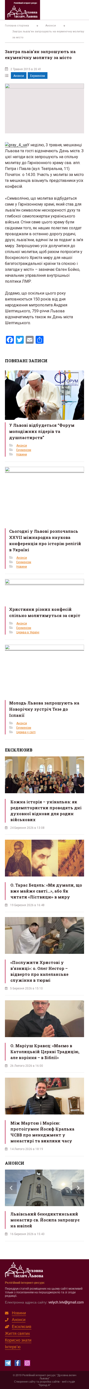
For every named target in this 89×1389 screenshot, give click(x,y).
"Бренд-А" (44, 1385)
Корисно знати (18, 1340)
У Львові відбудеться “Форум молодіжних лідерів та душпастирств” (41, 431)
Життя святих (17, 1333)
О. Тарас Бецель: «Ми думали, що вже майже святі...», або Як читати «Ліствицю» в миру (46, 890)
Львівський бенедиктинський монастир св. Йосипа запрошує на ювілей (45, 1219)
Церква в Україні (27, 632)
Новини (21, 454)
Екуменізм (37, 76)
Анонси (18, 76)
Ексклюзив (21, 1326)
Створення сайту (25, 1381)
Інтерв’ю (13, 1346)
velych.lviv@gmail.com (66, 1302)
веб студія (68, 1381)
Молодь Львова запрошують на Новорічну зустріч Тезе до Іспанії (44, 709)
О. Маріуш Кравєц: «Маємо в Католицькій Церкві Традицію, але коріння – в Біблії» (44, 1051)
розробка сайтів (50, 1381)
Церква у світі (26, 732)
